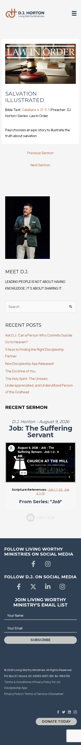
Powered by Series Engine (40, 517)
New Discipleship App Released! (29, 363)
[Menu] (74, 13)
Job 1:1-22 (55, 489)
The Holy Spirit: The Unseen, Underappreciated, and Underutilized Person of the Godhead (39, 385)
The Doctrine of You (20, 371)
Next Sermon (40, 165)
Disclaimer (56, 694)
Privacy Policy (13, 694)
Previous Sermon (40, 153)
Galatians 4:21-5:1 (35, 109)
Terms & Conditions (17, 682)
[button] (33, 564)
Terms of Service (35, 694)
